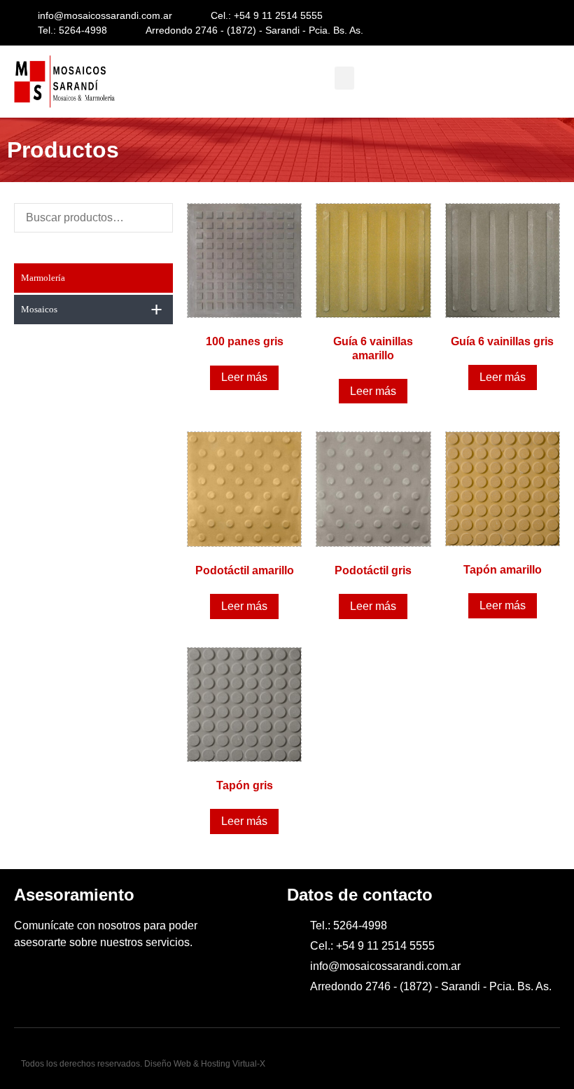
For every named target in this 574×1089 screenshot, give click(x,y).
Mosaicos (91, 309)
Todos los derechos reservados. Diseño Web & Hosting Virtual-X (143, 1064)
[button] (344, 78)
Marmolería (43, 277)
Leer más (244, 377)
